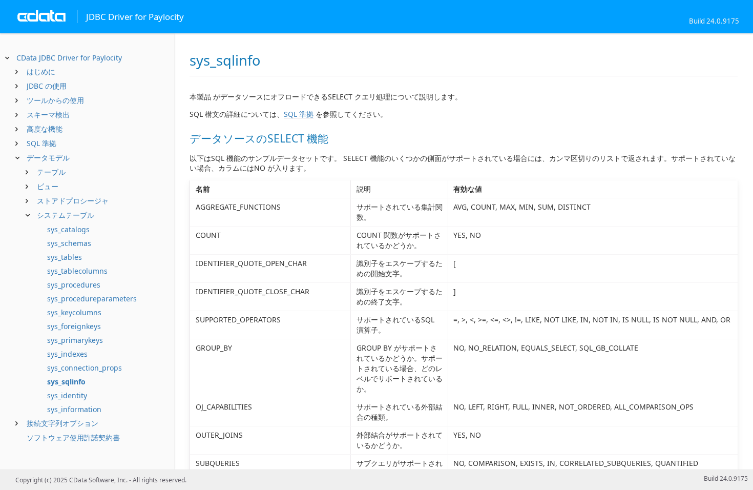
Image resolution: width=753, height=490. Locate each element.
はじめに (41, 71)
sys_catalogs (68, 229)
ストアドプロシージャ (73, 201)
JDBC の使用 (47, 86)
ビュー (47, 186)
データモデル (48, 157)
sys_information (74, 409)
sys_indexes (67, 354)
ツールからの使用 (55, 100)
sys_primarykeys (75, 340)
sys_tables (64, 257)
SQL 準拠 (41, 143)
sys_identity (67, 395)
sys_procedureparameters (92, 298)
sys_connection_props (84, 368)
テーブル (51, 172)
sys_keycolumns (74, 312)
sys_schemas (69, 243)
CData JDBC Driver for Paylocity (69, 58)
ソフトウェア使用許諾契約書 (73, 437)
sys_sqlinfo (66, 381)
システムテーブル (65, 215)
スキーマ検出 (48, 114)
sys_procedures (73, 285)
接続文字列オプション (62, 423)
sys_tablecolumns (77, 271)
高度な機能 (44, 129)
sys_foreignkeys (74, 326)
